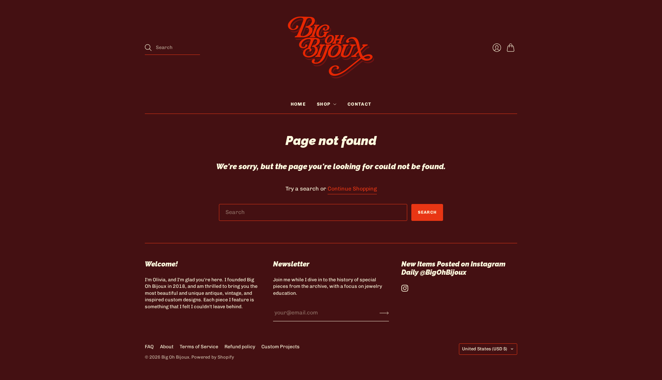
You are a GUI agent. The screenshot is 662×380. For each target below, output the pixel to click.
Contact (359, 104)
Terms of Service (199, 347)
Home (298, 104)
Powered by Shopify (212, 357)
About (166, 347)
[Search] (148, 47)
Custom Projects (280, 347)
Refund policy (239, 347)
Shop (323, 104)
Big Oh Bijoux (175, 357)
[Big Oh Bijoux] (331, 47)
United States (484, 348)
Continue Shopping (352, 188)
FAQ (149, 347)
